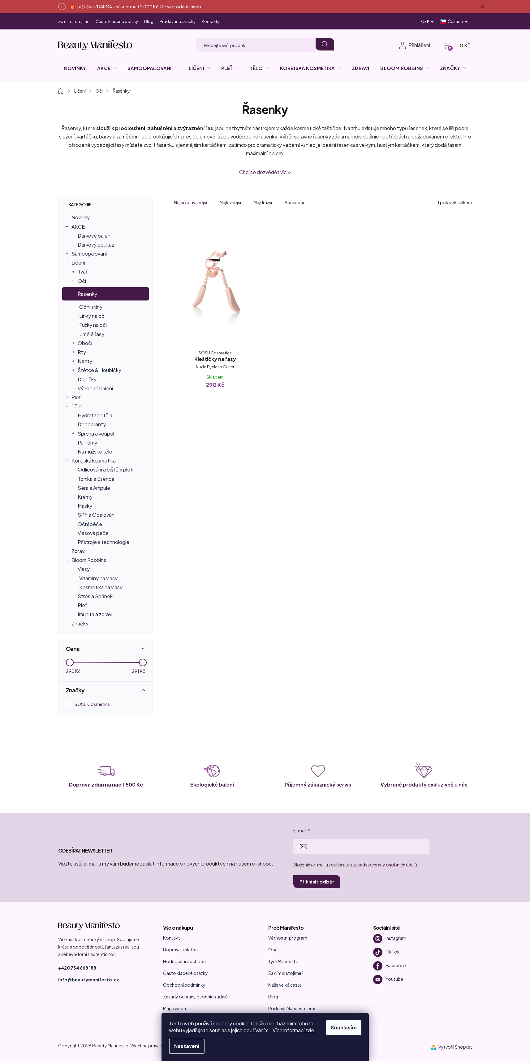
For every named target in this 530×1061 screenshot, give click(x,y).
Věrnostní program (287, 937)
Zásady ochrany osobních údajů (195, 996)
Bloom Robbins (88, 560)
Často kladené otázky (117, 21)
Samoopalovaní (89, 253)
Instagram (396, 937)
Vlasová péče (93, 533)
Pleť (76, 397)
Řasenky (87, 294)
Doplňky (87, 379)
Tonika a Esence (96, 479)
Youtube (394, 978)
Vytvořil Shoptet (455, 1047)
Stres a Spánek (95, 596)
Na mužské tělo (95, 451)
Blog (148, 21)
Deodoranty (92, 424)
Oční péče (90, 524)
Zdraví (78, 551)
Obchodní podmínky (184, 985)
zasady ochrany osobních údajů (385, 864)
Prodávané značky (178, 21)
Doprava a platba (180, 949)
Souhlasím (344, 1027)
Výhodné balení (95, 388)
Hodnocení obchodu (184, 961)
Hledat (325, 44)
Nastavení (186, 1046)
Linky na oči (92, 316)
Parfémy (87, 442)
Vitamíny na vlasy (98, 578)
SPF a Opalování (96, 514)
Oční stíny (90, 307)
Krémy (85, 496)
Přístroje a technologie (103, 542)
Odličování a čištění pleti (105, 469)
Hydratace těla (95, 415)
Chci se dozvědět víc (263, 172)
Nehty (85, 361)
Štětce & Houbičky (99, 370)
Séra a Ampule (94, 487)
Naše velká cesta (285, 985)
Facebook (396, 965)
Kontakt (171, 937)
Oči (82, 281)
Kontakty (210, 21)
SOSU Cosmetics (109, 704)
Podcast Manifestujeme (292, 1008)
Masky (85, 505)
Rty (82, 352)
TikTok (393, 951)
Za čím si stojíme (73, 21)
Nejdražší (263, 202)
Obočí (85, 343)
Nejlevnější (230, 202)
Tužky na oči (93, 325)
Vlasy (84, 569)
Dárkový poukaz (96, 244)
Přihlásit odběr (316, 881)
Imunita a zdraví (95, 614)
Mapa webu (174, 1008)
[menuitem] (75, 68)
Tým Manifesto (283, 961)
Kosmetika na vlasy (101, 587)
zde (309, 1030)
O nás (274, 949)
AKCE (78, 226)
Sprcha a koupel (96, 433)
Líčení (78, 262)
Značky (79, 623)
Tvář (82, 271)
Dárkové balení (94, 235)
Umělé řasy (91, 334)
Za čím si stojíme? (286, 973)
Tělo (76, 406)
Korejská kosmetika (93, 460)
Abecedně (295, 202)
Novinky (80, 217)
